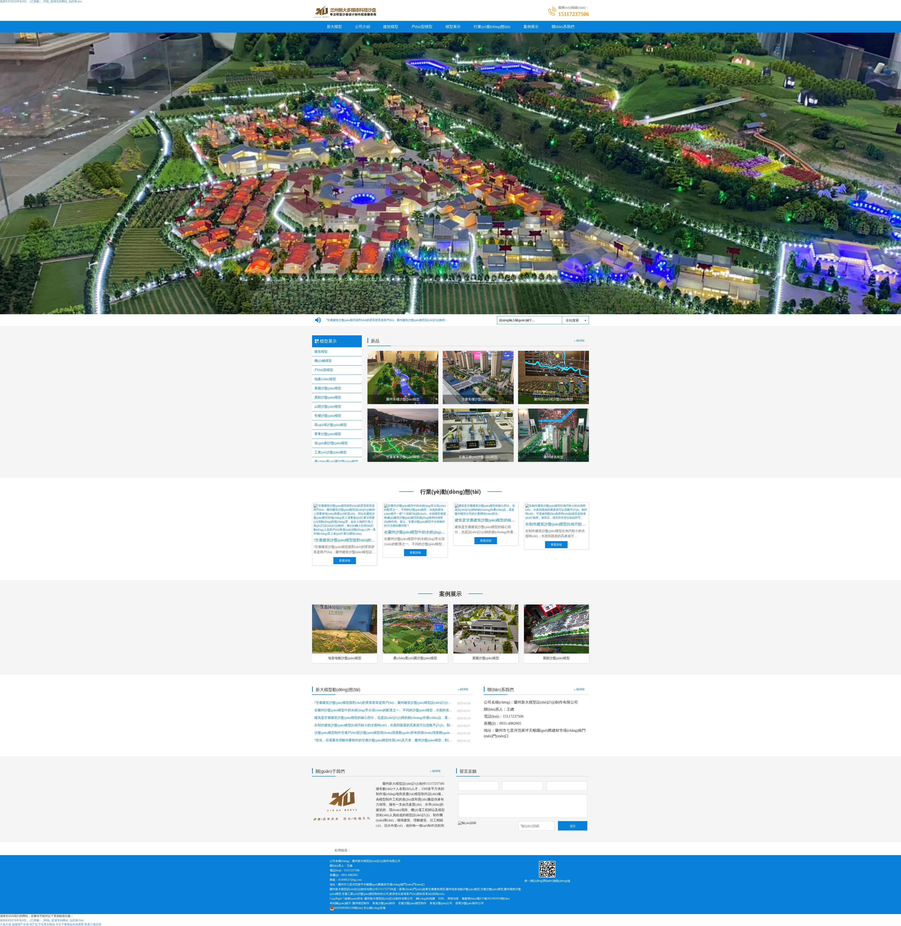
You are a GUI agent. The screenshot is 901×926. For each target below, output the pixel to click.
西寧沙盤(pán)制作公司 (469, 903)
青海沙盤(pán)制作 (383, 903)
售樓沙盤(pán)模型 (327, 415)
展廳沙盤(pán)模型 (327, 388)
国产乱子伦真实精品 (42, 924)
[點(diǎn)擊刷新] (484, 825)
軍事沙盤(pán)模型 (327, 434)
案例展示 (530, 27)
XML (441, 898)
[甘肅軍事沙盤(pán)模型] (402, 434)
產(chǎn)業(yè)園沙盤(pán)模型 (336, 461)
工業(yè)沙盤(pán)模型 (330, 452)
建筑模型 (390, 27)
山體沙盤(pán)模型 (327, 406)
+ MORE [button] (463, 689)
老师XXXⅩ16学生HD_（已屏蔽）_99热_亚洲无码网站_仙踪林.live (42, 920)
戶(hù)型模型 (421, 27)
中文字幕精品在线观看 (70, 924)
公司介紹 (362, 27)
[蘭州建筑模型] (553, 434)
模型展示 (453, 27)
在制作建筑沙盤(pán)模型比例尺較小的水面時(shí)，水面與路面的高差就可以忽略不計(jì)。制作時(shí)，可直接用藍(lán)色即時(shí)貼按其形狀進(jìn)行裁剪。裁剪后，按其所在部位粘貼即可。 (384, 725)
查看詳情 (344, 560)
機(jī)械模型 (323, 361)
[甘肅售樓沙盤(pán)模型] (478, 377)
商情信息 (453, 898)
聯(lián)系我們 (563, 27)
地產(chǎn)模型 (325, 379)
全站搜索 (572, 320)
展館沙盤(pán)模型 (327, 397)
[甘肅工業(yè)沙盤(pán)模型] (478, 434)
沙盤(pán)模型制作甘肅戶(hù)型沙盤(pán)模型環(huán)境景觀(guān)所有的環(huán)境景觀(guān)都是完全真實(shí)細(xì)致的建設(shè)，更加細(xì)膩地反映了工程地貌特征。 (384, 733)
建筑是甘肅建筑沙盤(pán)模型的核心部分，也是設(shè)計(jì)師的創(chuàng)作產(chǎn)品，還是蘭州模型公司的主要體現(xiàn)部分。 (384, 717)
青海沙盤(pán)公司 (441, 903)
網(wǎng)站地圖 (425, 898)
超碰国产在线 (20, 924)
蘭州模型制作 (360, 903)
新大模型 (334, 27)
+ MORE (579, 340)
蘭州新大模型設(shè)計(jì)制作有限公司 (388, 898)
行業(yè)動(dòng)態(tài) (492, 27)
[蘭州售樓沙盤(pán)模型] (402, 377)
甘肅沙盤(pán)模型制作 (412, 903)
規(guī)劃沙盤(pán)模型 (331, 443)
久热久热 (5, 924)
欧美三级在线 (92, 924)
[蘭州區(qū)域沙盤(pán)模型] (553, 377)
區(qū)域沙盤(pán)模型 (330, 425)
